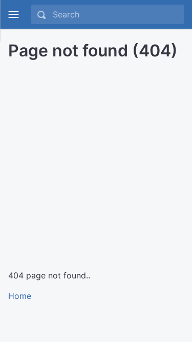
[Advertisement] (96, 161)
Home (19, 296)
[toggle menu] (13, 14)
